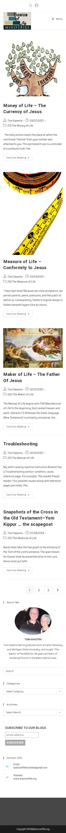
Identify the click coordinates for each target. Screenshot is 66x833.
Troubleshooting (20, 443)
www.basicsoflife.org (25, 779)
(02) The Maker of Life (21, 394)
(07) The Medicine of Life (22, 538)
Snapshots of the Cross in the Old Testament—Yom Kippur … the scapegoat (30, 518)
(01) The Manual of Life (21, 458)
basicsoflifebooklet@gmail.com (30, 768)
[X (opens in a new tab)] (31, 5)
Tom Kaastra (15, 121)
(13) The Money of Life (20, 126)
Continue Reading (19, 158)
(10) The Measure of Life (22, 282)
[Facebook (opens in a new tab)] (36, 5)
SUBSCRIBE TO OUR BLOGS (25, 727)
